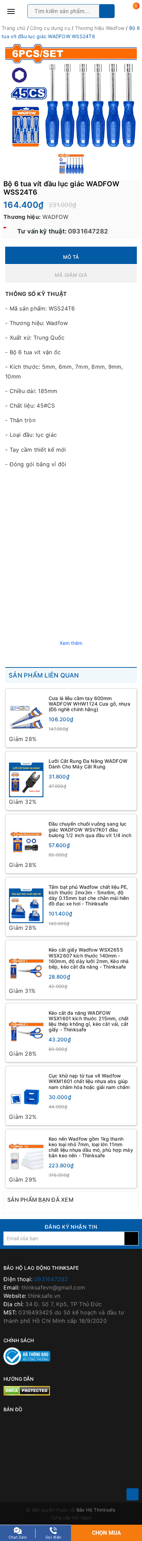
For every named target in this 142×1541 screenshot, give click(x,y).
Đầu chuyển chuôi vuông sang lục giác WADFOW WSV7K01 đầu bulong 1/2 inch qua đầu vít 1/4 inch (90, 829)
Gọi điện (53, 1537)
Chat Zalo (18, 1537)
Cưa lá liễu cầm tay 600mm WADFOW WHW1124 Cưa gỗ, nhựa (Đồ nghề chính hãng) (89, 703)
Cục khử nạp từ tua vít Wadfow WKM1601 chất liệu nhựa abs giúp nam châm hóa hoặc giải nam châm (89, 1081)
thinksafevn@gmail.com (53, 1288)
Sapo (85, 1518)
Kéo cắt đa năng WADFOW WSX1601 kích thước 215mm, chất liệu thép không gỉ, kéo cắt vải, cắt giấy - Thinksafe (89, 1022)
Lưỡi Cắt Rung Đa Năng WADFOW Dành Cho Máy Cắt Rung (88, 763)
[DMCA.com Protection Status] (26, 1391)
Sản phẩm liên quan (44, 675)
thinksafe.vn (44, 1296)
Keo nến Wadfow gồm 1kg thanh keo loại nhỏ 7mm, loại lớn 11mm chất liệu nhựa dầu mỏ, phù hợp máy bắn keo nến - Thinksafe (91, 1147)
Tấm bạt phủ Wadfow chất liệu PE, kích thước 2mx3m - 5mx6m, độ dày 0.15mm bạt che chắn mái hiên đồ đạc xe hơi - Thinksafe (89, 895)
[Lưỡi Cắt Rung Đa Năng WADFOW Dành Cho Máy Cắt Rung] (26, 776)
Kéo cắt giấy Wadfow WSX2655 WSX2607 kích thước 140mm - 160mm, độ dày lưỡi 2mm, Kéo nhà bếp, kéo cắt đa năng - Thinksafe (89, 958)
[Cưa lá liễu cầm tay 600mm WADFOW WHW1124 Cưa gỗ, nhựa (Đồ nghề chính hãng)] (26, 713)
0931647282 (87, 231)
